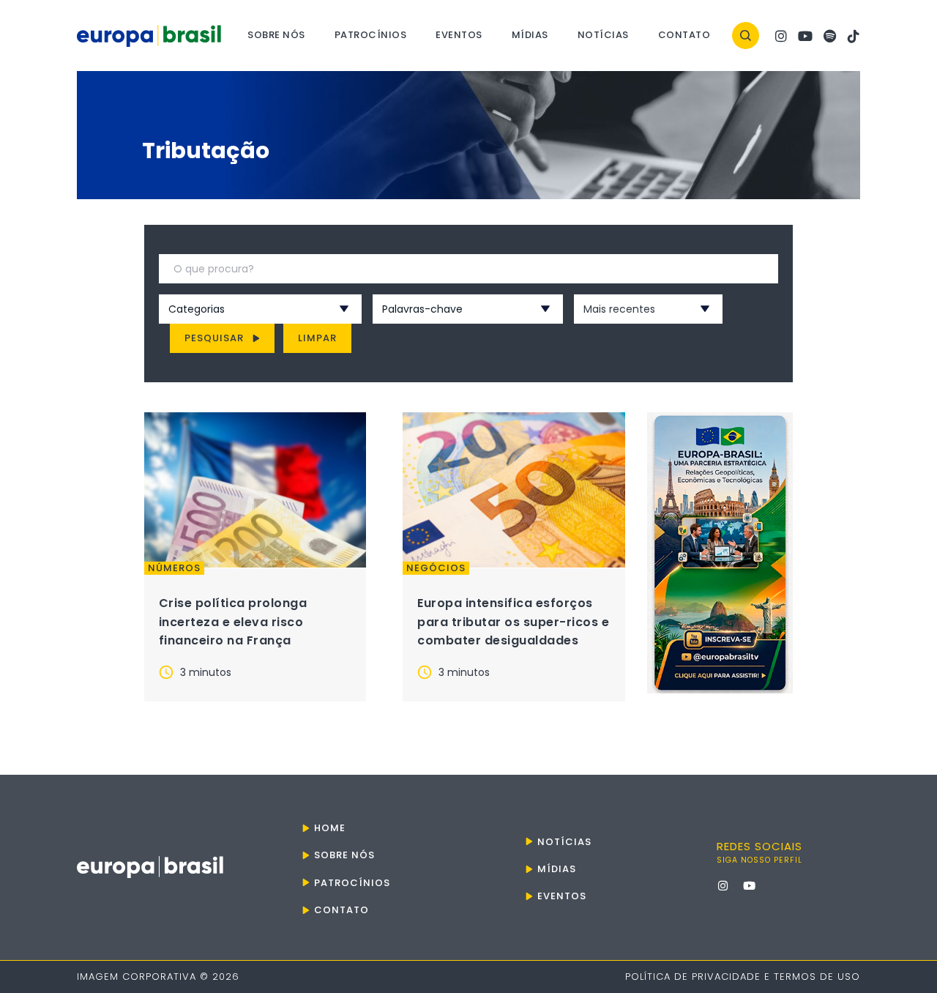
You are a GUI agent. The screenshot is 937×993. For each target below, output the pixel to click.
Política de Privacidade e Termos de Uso (742, 976)
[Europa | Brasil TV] (720, 552)
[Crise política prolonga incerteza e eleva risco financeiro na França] (255, 490)
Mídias (530, 35)
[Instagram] (781, 35)
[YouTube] (805, 35)
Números (174, 568)
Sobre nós (276, 35)
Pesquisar (214, 338)
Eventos (459, 35)
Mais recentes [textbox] (619, 309)
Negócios (436, 568)
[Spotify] (829, 35)
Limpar (317, 338)
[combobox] (241, 309)
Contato (684, 35)
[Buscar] (745, 35)
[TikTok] (853, 35)
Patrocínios (371, 35)
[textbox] (241, 309)
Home (330, 828)
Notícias (603, 35)
